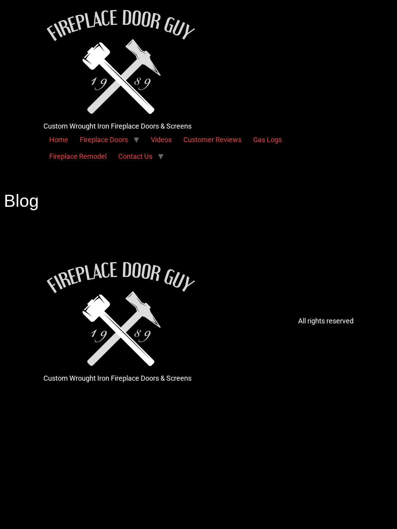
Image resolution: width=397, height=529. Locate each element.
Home (58, 140)
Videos (161, 140)
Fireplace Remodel (78, 156)
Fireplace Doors (104, 140)
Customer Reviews (212, 140)
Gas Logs (267, 140)
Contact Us (135, 156)
